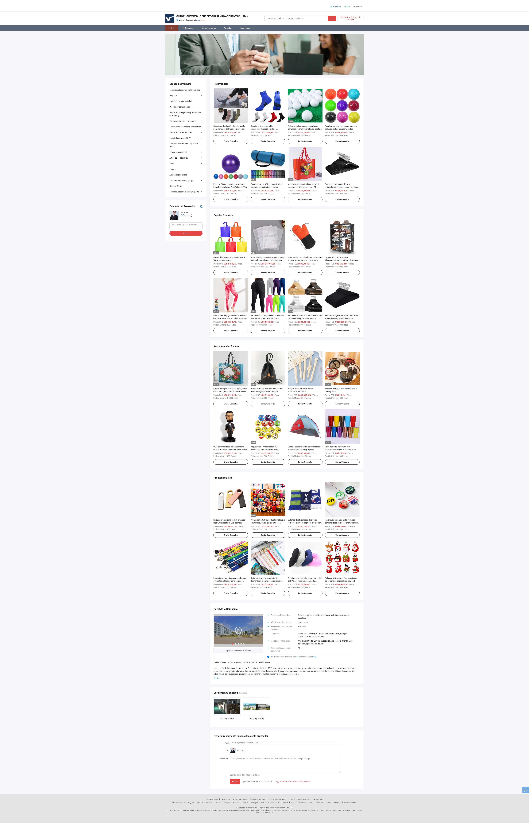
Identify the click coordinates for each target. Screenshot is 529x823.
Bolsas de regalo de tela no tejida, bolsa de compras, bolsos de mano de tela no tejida (230, 391)
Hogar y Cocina (176, 186)
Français (226, 802)
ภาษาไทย (319, 802)
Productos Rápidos (303, 799)
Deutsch (245, 802)
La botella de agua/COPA (180, 138)
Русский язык (275, 802)
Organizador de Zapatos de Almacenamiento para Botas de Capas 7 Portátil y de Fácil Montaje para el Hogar (342, 260)
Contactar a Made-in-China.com (281, 799)
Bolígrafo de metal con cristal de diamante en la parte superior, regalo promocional (266, 581)
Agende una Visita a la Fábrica (238, 650)
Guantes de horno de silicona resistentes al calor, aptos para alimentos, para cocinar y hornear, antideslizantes (305, 260)
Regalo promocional (178, 152)
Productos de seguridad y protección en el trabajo (185, 114)
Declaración (225, 799)
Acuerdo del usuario (240, 799)
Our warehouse (227, 718)
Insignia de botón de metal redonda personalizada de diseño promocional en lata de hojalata (342, 523)
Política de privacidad (258, 799)
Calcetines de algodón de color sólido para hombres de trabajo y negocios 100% (229, 129)
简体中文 (200, 802)
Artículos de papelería (178, 157)
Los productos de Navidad (180, 101)
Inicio (171, 28)
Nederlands (302, 802)
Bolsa (171, 163)
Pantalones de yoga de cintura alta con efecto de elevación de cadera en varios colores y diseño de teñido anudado (230, 318)
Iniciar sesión (335, 6)
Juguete (172, 169)
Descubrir (228, 28)
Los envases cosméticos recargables (185, 126)
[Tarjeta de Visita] (201, 206)
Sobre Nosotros (209, 28)
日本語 (218, 802)
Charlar (188, 215)
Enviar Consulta (231, 141)
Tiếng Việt (337, 802)
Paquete (173, 95)
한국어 (285, 802)
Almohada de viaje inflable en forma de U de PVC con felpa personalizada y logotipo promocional (305, 581)
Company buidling (256, 718)
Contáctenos (245, 28)
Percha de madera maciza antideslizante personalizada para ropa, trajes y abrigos (305, 318)
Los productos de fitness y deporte (184, 191)
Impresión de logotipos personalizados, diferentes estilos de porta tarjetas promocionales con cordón (230, 581)
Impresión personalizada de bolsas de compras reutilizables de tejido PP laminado (304, 187)
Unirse (346, 6)
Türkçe (328, 802)
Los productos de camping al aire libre (183, 145)
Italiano (264, 802)
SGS (315, 656)
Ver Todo (217, 678)
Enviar (235, 781)
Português (254, 802)
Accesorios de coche (178, 174)
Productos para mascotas (180, 132)
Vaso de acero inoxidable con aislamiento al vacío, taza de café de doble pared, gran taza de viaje (340, 449)
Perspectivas (318, 799)
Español (236, 802)
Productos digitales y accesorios (183, 121)
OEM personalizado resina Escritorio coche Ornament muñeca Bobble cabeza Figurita (230, 449)
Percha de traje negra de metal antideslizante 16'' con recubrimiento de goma (341, 187)
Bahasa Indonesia (350, 802)
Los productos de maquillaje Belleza (184, 90)
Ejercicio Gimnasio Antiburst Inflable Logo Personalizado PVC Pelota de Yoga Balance (230, 187)
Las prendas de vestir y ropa (181, 180)
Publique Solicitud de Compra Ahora (293, 781)
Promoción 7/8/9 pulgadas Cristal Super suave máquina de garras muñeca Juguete (268, 523)
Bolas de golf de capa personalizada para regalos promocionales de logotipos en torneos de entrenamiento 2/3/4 (305, 129)
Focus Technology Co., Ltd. (259, 808)
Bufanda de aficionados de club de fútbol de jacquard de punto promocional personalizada (305, 523)
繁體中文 (209, 802)
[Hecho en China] (183, 5)
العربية (293, 802)
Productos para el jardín (179, 107)
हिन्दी (311, 802)
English (191, 802)
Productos (189, 28)
